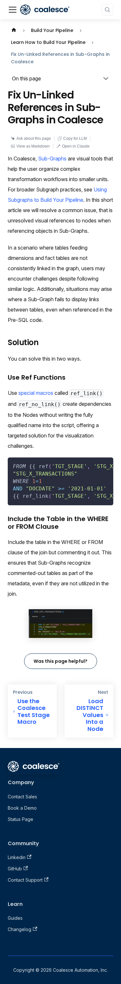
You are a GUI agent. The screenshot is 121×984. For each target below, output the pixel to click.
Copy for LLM (75, 138)
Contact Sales (22, 796)
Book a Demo (22, 808)
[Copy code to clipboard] (105, 465)
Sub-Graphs (52, 158)
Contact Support (25, 880)
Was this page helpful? (60, 661)
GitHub (15, 868)
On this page (26, 78)
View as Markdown (33, 146)
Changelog (19, 929)
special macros (35, 393)
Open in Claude (76, 146)
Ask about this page (33, 138)
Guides (15, 918)
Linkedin (16, 857)
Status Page (20, 819)
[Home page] (14, 30)
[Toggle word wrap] (93, 465)
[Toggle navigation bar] (12, 10)
